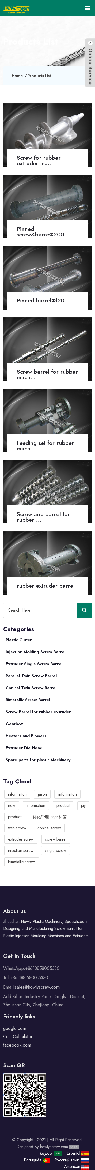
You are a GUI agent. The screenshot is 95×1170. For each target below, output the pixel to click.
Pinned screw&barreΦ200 (40, 231)
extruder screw (21, 839)
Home (17, 76)
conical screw (49, 828)
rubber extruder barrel (46, 585)
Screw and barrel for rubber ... (43, 517)
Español (74, 1153)
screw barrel (55, 839)
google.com (14, 1028)
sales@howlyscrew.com (37, 987)
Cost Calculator (18, 1036)
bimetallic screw (21, 862)
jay (83, 805)
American (72, 1166)
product (63, 805)
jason (42, 794)
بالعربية (46, 1153)
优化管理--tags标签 (50, 817)
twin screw (17, 828)
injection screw (20, 850)
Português (33, 1160)
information (17, 794)
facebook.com (17, 1045)
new (11, 805)
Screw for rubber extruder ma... (39, 160)
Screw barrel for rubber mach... (47, 374)
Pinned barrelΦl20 (40, 300)
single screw (55, 850)
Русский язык (68, 1160)
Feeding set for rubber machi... (45, 445)
